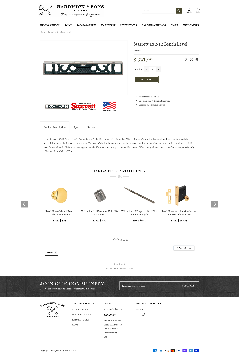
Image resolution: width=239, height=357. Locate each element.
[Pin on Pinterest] (197, 59)
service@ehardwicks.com (114, 309)
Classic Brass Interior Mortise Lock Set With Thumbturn (179, 212)
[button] (198, 10)
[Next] (214, 204)
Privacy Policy (81, 309)
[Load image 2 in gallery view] (83, 106)
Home (42, 32)
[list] (119, 204)
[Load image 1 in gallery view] (57, 106)
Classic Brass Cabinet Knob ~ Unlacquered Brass (60, 212)
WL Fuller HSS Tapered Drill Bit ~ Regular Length (139, 212)
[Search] (179, 11)
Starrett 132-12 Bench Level (59, 32)
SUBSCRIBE (188, 286)
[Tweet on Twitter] (191, 59)
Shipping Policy (82, 314)
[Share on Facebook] (186, 59)
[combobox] (162, 11)
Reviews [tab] (49, 252)
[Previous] (24, 204)
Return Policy (81, 319)
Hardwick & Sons (66, 350)
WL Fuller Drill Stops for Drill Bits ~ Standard (99, 212)
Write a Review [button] (185, 248)
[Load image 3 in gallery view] (109, 106)
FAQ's (75, 324)
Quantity (138, 69)
